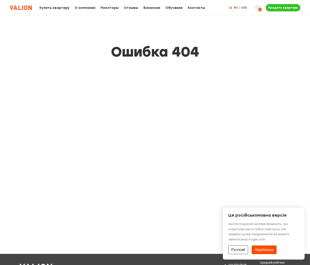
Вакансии (151, 8)
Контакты (196, 8)
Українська (264, 250)
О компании (85, 8)
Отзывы (131, 8)
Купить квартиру (54, 8)
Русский (238, 250)
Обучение (173, 8)
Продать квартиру (283, 7)
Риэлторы (110, 8)
